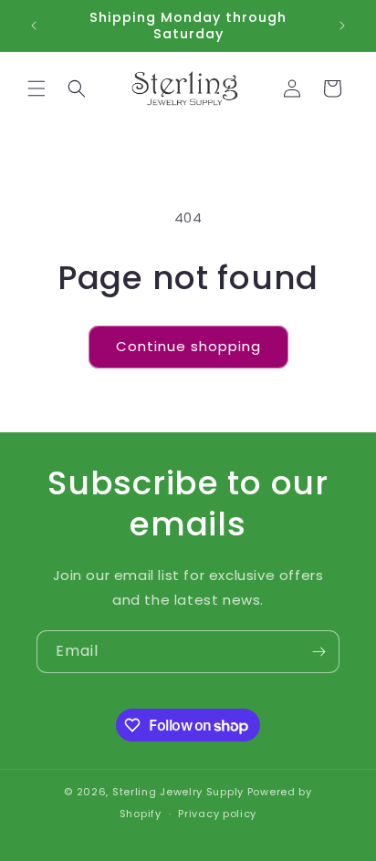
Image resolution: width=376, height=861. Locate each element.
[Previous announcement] (34, 25)
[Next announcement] (342, 25)
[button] (36, 88)
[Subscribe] (318, 651)
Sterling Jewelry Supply (178, 791)
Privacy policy (217, 813)
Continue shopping (188, 346)
